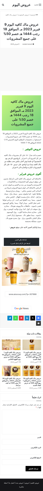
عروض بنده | (19, 483)
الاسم (39, 437)
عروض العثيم (34, 483)
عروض (12, 227)
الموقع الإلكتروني (35, 458)
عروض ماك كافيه (11, 15)
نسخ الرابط (21, 300)
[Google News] (21, 308)
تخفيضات (28, 139)
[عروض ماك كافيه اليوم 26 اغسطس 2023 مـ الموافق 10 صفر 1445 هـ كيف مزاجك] (11, 371)
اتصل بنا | (11, 483)
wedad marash (27, 44)
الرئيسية (33, 15)
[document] (21, 188)
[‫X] (32, 318)
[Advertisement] (21, 69)
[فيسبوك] (38, 318)
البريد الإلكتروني (36, 447)
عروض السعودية (23, 15)
